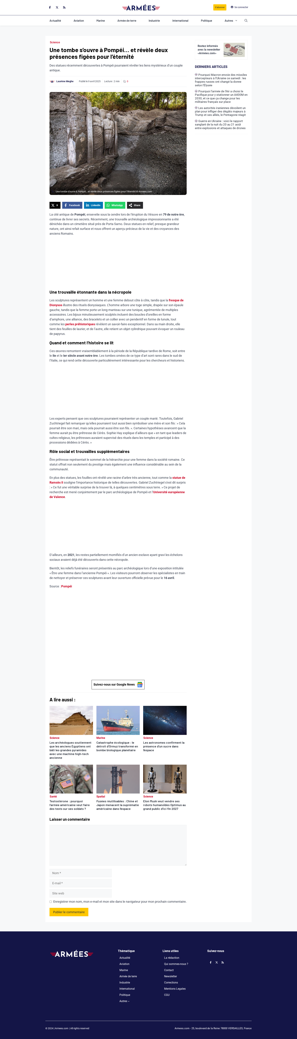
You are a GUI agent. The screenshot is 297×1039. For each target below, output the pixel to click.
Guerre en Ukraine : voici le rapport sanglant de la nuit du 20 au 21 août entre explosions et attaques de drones (220, 124)
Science (55, 42)
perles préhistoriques (80, 324)
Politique (206, 20)
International (180, 20)
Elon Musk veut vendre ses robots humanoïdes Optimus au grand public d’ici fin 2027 (164, 805)
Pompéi (66, 586)
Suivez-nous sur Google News (114, 684)
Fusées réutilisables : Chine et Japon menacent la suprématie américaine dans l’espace (117, 805)
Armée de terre (126, 20)
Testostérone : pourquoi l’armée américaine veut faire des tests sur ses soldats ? (70, 805)
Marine (100, 20)
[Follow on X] (57, 7)
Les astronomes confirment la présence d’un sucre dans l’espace (163, 746)
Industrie (154, 20)
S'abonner (220, 7)
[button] (246, 20)
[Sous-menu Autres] (129, 1001)
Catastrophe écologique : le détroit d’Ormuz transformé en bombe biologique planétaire (117, 746)
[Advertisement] (118, 264)
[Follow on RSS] (64, 7)
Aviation (79, 20)
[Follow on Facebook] (50, 7)
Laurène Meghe (65, 81)
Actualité (55, 20)
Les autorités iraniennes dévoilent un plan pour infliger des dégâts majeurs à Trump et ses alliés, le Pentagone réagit (220, 111)
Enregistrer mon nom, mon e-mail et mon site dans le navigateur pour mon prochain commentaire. (120, 901)
